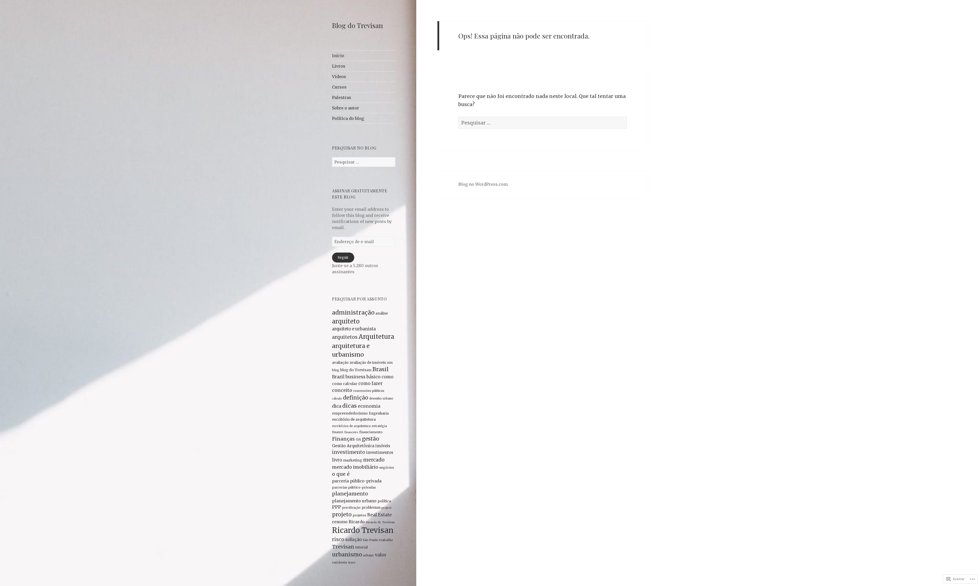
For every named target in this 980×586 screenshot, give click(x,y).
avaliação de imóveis (368, 362)
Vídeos (339, 76)
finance (337, 432)
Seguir (343, 257)
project (386, 507)
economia (369, 406)
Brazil (338, 377)
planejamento (350, 494)
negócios (386, 467)
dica (336, 406)
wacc (352, 562)
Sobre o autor (345, 107)
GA (358, 439)
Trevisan (343, 547)
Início (338, 55)
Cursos (339, 87)
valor (380, 555)
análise (381, 313)
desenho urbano (381, 398)
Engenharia (379, 413)
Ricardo (357, 521)
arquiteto (346, 321)
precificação (351, 507)
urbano (368, 555)
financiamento (371, 432)
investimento (348, 452)
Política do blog (348, 118)
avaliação (340, 362)
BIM (390, 363)
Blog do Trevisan (357, 25)
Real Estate (379, 515)
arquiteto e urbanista (354, 329)
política (384, 501)
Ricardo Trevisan (363, 530)
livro (337, 460)
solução (353, 539)
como (387, 377)
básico (373, 377)
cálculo (337, 398)
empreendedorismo (350, 413)
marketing (352, 460)
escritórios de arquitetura (351, 426)
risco (338, 539)
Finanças (343, 439)
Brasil (380, 369)
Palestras (341, 97)
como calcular (344, 383)
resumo (340, 521)
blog (335, 370)
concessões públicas (368, 391)
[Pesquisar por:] (363, 162)
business (355, 377)
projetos (359, 515)
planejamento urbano (354, 500)
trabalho (386, 540)
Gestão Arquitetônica (353, 445)
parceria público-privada (357, 481)
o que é (341, 474)
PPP (336, 507)
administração (353, 312)
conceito (342, 390)
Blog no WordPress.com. (483, 184)
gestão (370, 438)
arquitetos (345, 337)
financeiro (351, 432)
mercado (374, 460)
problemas (371, 507)
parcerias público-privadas (354, 487)
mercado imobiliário (355, 467)
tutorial (361, 547)
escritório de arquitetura (354, 419)
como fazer (370, 383)
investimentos (379, 452)
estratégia (379, 426)
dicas (349, 405)
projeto (342, 514)
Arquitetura (376, 337)
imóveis (382, 446)
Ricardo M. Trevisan (380, 522)
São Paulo (370, 540)
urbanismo (347, 554)
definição (355, 397)
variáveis (339, 562)
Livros (338, 66)
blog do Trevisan (355, 370)
